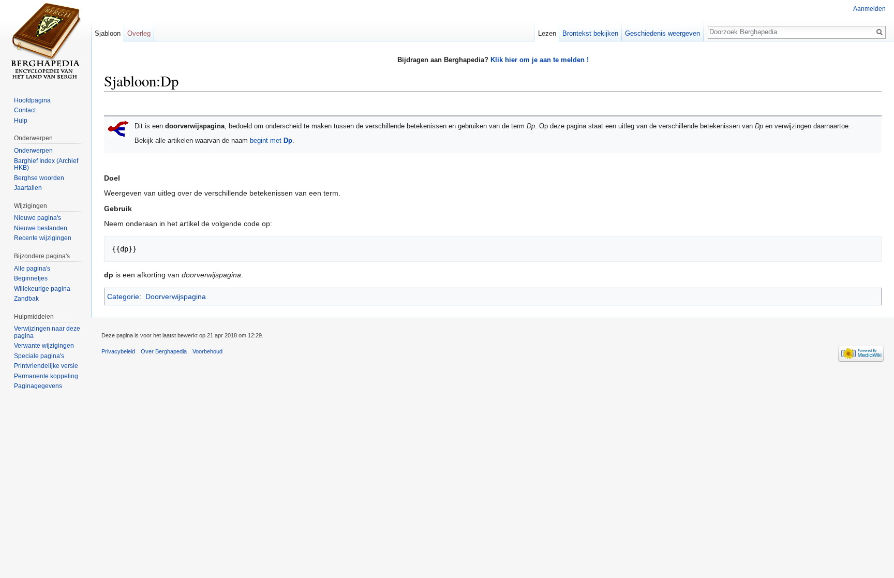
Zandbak (26, 298)
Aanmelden (869, 8)
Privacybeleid (118, 351)
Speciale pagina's (39, 356)
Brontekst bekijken (590, 33)
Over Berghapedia (164, 351)
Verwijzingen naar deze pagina (47, 332)
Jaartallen (28, 187)
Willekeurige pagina (42, 288)
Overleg (139, 33)
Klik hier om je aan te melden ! (539, 60)
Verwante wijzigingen (44, 345)
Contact (25, 110)
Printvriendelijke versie (46, 365)
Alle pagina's (32, 268)
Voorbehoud (207, 351)
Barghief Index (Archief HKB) (46, 164)
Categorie (123, 296)
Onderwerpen (33, 150)
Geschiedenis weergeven (662, 33)
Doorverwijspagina (175, 296)
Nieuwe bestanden (40, 228)
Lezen (547, 33)
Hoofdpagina (32, 100)
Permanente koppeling (46, 376)
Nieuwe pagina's (37, 217)
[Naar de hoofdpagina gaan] (45, 41)
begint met (271, 140)
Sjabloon (108, 33)
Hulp (20, 120)
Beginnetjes (31, 278)
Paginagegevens (38, 386)
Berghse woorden (39, 178)
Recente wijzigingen (42, 238)
